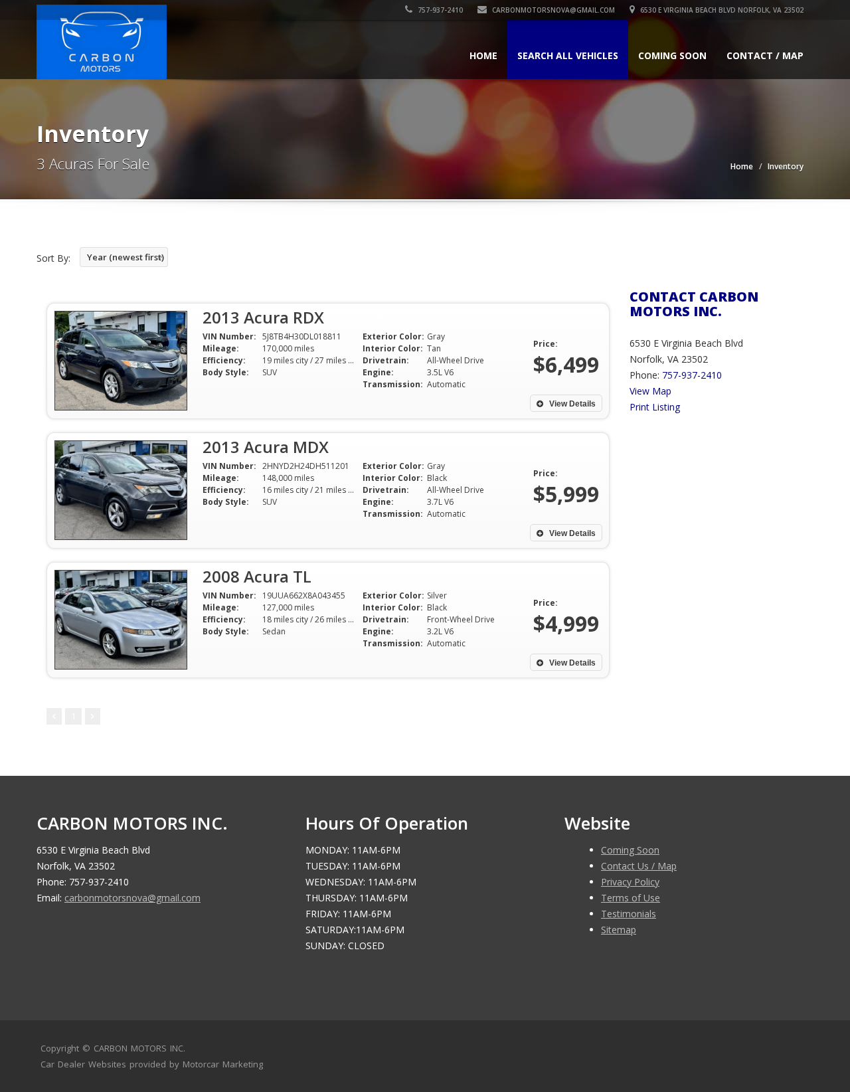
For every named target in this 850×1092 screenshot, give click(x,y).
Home (483, 55)
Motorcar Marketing (223, 1064)
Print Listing (655, 407)
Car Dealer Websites (83, 1064)
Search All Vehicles (567, 55)
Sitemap (618, 929)
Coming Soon (672, 55)
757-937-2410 (439, 10)
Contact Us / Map (639, 866)
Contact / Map (765, 55)
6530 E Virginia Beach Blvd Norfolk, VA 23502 (721, 10)
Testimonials (628, 913)
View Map (650, 391)
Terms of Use (630, 897)
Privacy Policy (630, 881)
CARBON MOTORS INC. (139, 1048)
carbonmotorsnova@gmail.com (553, 10)
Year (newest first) (125, 257)
